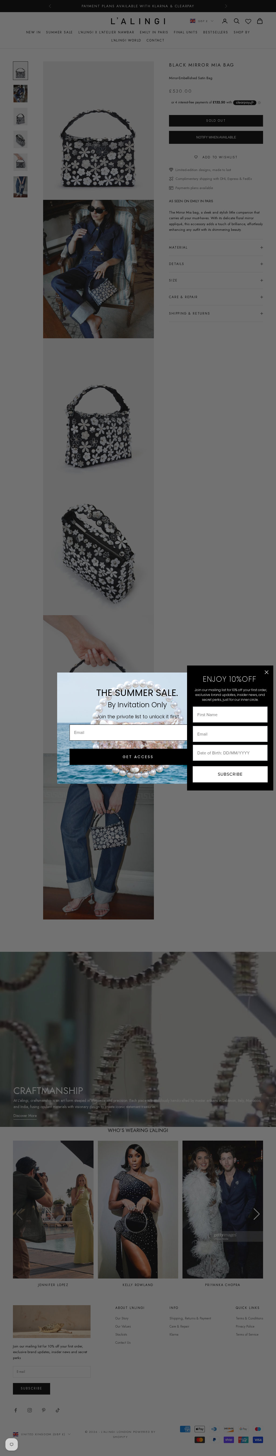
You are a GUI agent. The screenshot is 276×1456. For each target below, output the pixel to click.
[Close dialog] (267, 672)
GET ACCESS (138, 757)
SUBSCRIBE (230, 774)
